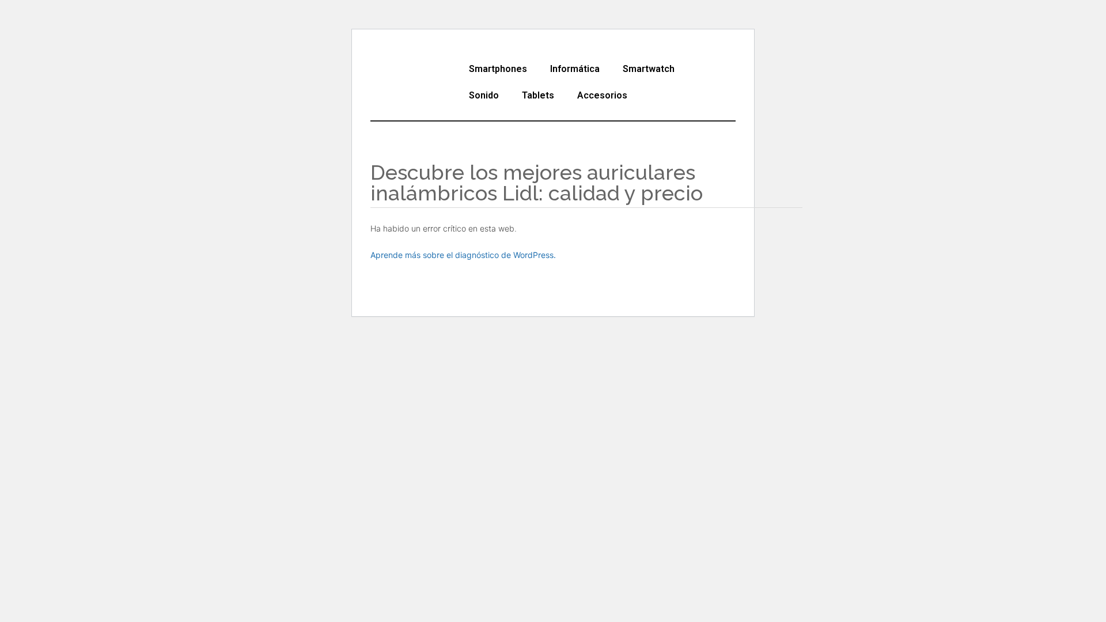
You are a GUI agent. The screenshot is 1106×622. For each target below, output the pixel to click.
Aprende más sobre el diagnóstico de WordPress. (463, 255)
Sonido (484, 95)
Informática (575, 68)
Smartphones (498, 68)
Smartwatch (649, 68)
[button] (500, 69)
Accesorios (602, 95)
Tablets (538, 95)
